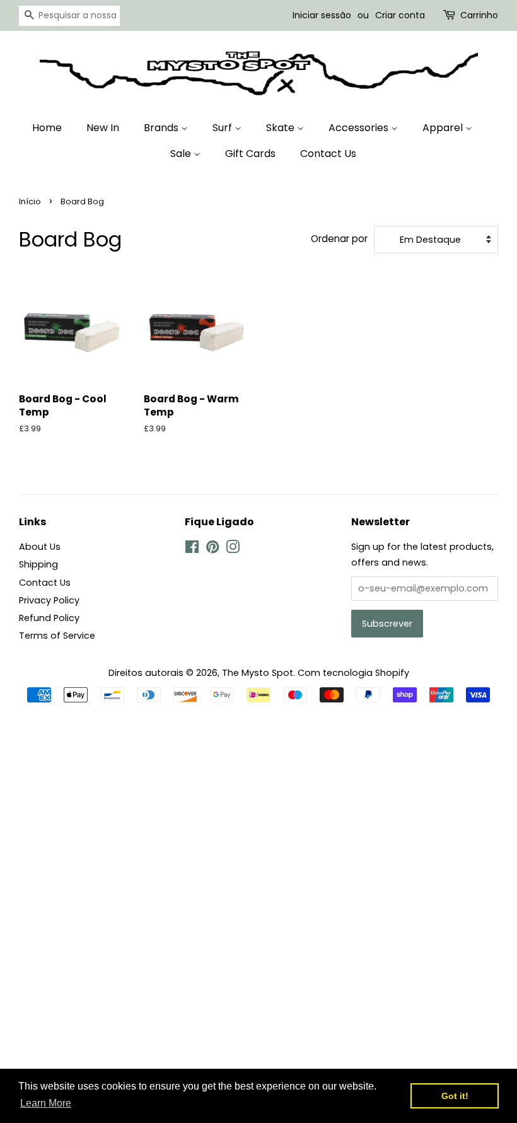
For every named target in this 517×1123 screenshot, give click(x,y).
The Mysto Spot (257, 672)
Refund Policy (49, 618)
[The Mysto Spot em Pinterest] (212, 549)
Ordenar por (339, 238)
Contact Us (328, 153)
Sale (182, 153)
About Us (40, 546)
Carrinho (479, 15)
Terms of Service (57, 635)
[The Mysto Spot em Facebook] (192, 549)
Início (30, 201)
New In (102, 127)
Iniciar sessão (322, 15)
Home (47, 127)
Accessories (359, 127)
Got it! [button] (454, 1096)
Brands (162, 127)
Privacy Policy (49, 600)
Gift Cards (250, 153)
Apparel (443, 127)
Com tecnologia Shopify (353, 672)
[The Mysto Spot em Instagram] (233, 549)
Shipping (38, 564)
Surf (223, 127)
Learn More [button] (45, 1103)
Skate (281, 127)
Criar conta (400, 15)
